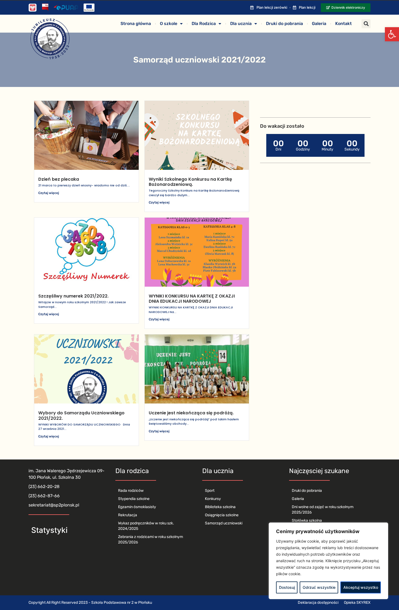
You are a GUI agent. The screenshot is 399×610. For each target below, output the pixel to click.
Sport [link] (209, 490)
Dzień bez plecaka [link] (58, 179)
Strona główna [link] (136, 23)
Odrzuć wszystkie (319, 587)
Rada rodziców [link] (131, 490)
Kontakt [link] (343, 23)
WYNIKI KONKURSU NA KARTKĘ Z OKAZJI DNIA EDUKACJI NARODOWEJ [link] (192, 298)
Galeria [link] (319, 23)
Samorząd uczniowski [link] (223, 523)
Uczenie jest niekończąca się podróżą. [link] (191, 413)
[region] (328, 561)
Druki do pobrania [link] (284, 23)
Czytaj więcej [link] (48, 193)
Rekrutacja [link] (127, 515)
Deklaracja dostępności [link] (318, 602)
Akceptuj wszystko (360, 587)
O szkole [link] (168, 23)
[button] (366, 23)
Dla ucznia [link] (241, 23)
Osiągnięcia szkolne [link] (222, 515)
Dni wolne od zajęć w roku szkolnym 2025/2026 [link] (322, 510)
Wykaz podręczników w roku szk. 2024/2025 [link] (146, 526)
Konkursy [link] (213, 498)
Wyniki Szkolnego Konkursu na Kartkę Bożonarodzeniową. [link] (190, 181)
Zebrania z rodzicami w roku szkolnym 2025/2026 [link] (150, 539)
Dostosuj (287, 587)
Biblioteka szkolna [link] (220, 507)
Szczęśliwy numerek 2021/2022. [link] (73, 296)
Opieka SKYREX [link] (357, 602)
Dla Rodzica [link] (204, 23)
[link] (392, 34)
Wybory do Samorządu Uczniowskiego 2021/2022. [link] (81, 415)
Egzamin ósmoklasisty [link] (137, 507)
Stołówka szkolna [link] (307, 520)
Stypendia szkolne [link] (134, 498)
